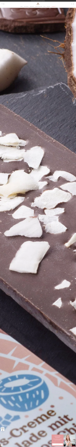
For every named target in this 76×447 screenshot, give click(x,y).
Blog (45, 6)
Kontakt (48, 6)
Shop (21, 6)
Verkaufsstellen (38, 6)
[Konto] (71, 4)
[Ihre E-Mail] (57, 442)
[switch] (2, 430)
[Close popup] (74, 435)
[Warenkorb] (73, 4)
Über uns (32, 6)
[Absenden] (2, 4)
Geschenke (26, 6)
